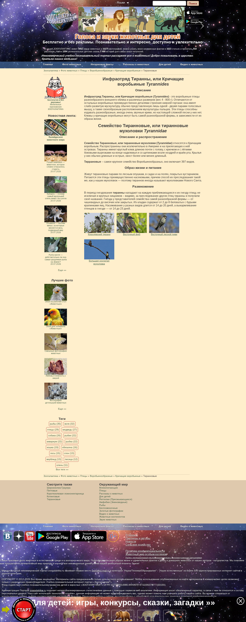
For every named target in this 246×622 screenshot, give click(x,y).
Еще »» (62, 270)
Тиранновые (53, 499)
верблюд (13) (54, 459)
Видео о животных (191, 64)
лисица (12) (71, 459)
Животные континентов (112, 516)
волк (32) (69, 423)
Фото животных (71, 64)
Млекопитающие (108, 487)
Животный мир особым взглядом (146, 554)
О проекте (132, 535)
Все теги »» (62, 469)
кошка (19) (52, 447)
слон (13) (69, 453)
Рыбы (102, 505)
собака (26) (54, 435)
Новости (131, 541)
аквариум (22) (54, 441)
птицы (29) (53, 429)
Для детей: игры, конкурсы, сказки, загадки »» (122, 602)
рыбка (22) (71, 441)
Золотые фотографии (111, 510)
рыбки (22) (70, 435)
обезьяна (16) (69, 447)
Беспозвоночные (108, 508)
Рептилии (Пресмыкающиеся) (115, 499)
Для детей (165, 64)
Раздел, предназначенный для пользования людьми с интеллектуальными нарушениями (163, 558)
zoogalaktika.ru (38, 590)
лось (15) (55, 453)
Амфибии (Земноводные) (113, 502)
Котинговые (53, 496)
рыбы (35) (55, 423)
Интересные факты (102, 64)
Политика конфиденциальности (145, 551)
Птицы (102, 490)
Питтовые (52, 490)
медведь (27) (70, 429)
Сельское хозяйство (138, 544)
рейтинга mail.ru (100, 570)
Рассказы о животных (136, 64)
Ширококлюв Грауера (58, 487)
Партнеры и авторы (138, 538)
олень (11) (62, 465)
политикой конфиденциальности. (199, 596)
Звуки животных (107, 519)
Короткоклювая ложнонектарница (65, 493)
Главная (48, 64)
